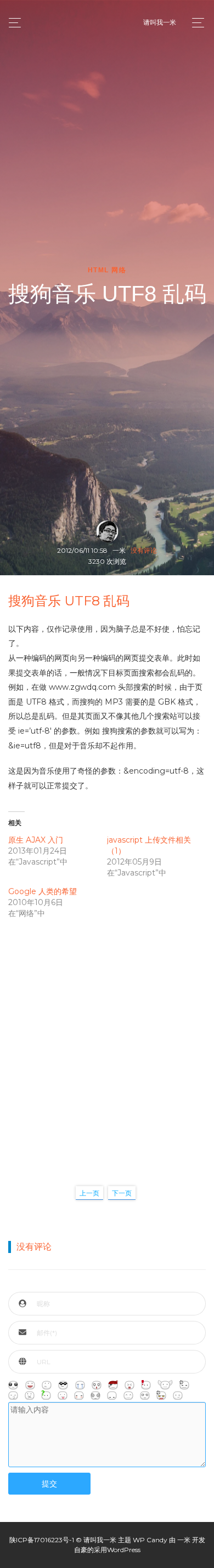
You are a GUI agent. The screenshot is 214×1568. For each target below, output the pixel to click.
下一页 (122, 1193)
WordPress (123, 1550)
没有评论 (144, 550)
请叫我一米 (159, 22)
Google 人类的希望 (42, 891)
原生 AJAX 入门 (35, 840)
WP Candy (150, 1540)
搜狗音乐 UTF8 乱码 (68, 601)
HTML (98, 270)
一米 (183, 1540)
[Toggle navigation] (195, 22)
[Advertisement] (107, 1041)
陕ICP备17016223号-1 (41, 1540)
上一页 (89, 1193)
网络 (118, 270)
